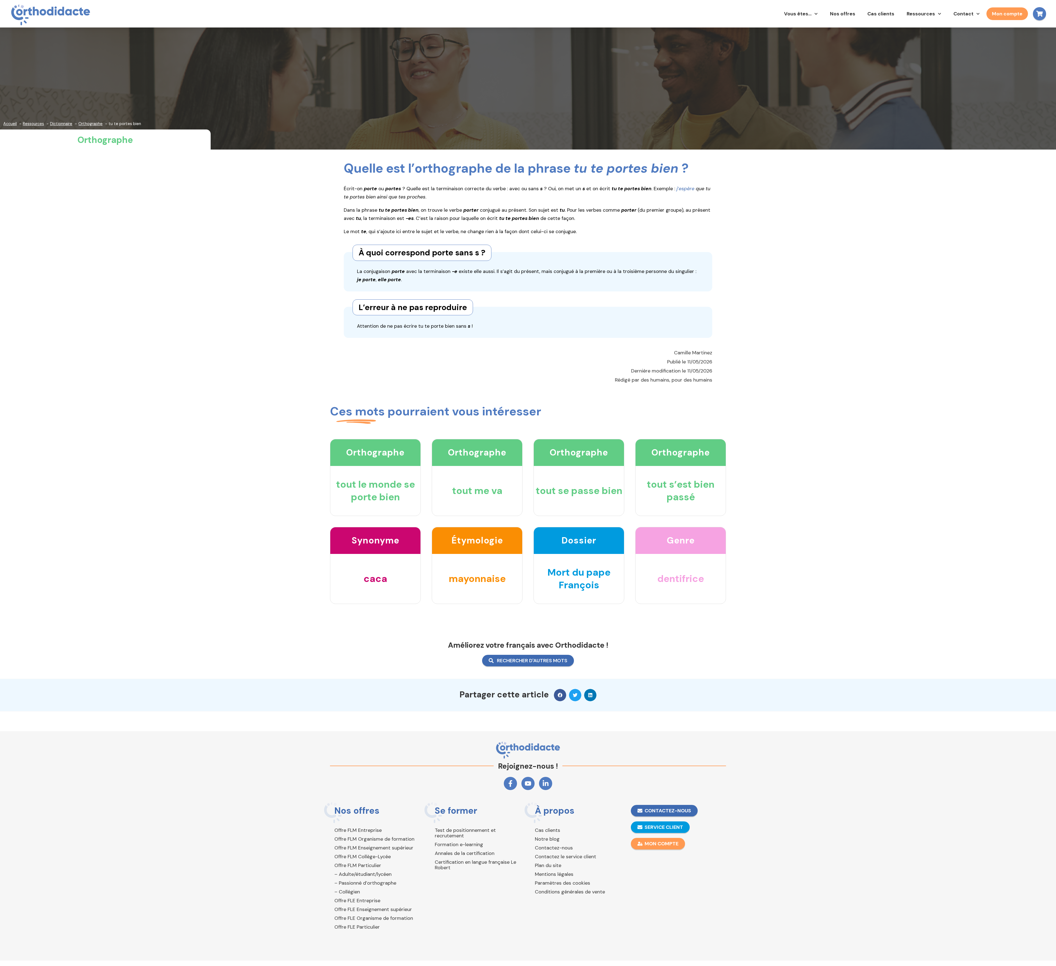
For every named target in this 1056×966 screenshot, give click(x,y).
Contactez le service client (565, 856)
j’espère (685, 189)
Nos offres (842, 13)
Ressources (921, 13)
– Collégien (347, 891)
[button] (560, 695)
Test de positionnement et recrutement (465, 833)
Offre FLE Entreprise (357, 900)
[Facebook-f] (510, 783)
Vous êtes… (798, 13)
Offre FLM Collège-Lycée (362, 856)
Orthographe (105, 140)
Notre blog (547, 839)
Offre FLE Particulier (357, 927)
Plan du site (548, 865)
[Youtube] (528, 783)
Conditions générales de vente (570, 891)
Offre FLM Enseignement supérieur (373, 847)
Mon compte (1007, 13)
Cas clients (880, 13)
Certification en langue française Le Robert (475, 865)
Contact (963, 13)
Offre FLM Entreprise (358, 830)
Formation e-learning (459, 844)
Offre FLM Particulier (357, 865)
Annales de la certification (464, 853)
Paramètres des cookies (562, 883)
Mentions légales (554, 874)
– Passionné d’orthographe (365, 883)
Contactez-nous (554, 847)
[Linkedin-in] (545, 783)
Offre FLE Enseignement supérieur (373, 909)
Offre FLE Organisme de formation (373, 918)
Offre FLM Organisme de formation (374, 839)
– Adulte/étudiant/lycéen (363, 874)
